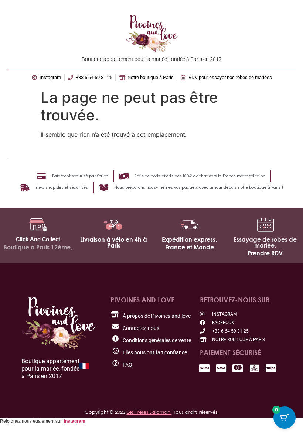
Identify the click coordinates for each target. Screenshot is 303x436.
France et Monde (189, 247)
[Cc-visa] (221, 368)
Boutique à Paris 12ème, (38, 247)
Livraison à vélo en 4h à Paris (113, 242)
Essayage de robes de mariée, (265, 242)
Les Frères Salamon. (149, 412)
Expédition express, (189, 239)
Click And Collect (38, 239)
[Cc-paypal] (204, 368)
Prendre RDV (265, 253)
